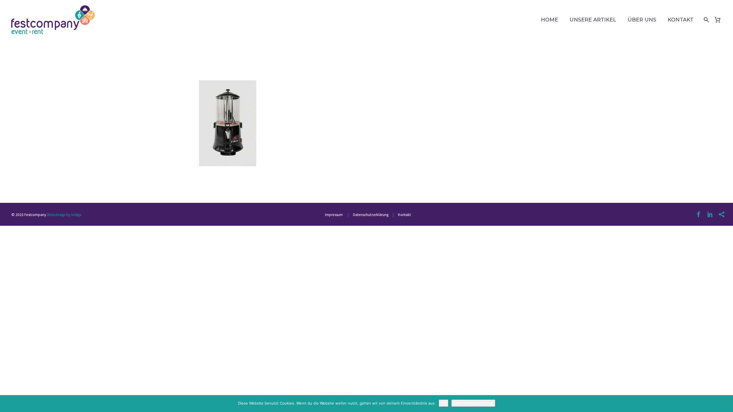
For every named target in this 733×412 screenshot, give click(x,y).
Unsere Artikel (593, 20)
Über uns (642, 20)
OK (443, 403)
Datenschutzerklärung (370, 214)
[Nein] (726, 404)
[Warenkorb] (719, 19)
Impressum (334, 214)
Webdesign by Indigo (64, 214)
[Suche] (705, 19)
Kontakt (680, 20)
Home (549, 20)
